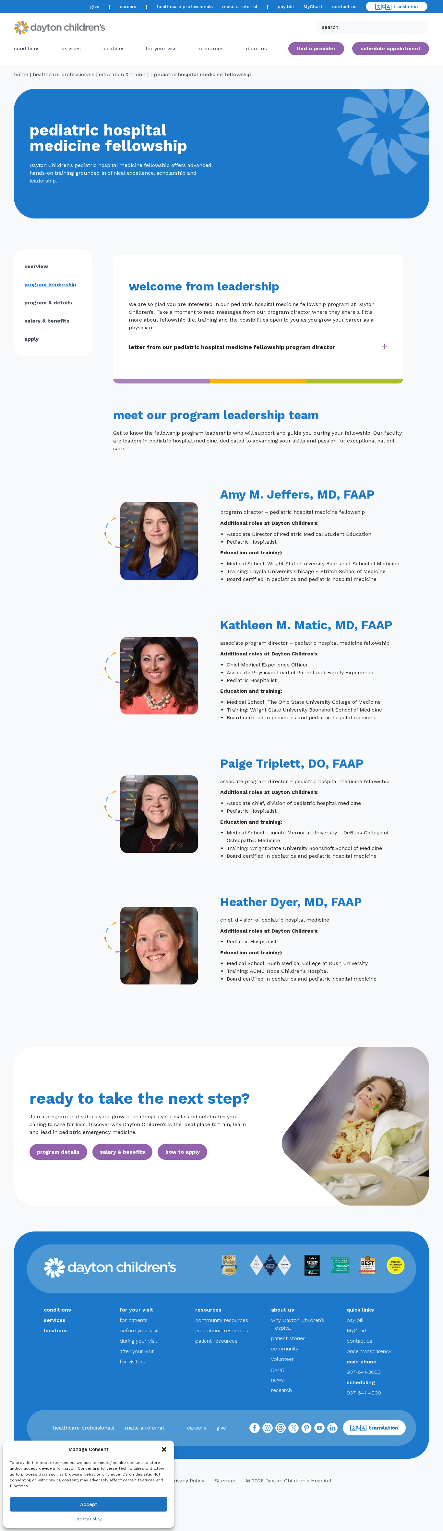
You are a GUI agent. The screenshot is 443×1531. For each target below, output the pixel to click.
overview (36, 266)
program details (58, 1152)
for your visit (161, 48)
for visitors (132, 1362)
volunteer (282, 1359)
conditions (27, 48)
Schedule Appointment (391, 48)
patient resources (216, 1341)
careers (128, 6)
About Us (256, 48)
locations (113, 48)
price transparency (369, 1351)
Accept (88, 1504)
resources (210, 48)
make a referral (239, 6)
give (94, 6)
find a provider (316, 48)
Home (21, 74)
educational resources (221, 1330)
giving (277, 1369)
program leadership (50, 284)
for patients (134, 1320)
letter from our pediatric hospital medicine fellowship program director (232, 347)
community (284, 1349)
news (277, 1380)
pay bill (286, 6)
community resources (221, 1320)
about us (282, 1310)
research (281, 1390)
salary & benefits (46, 321)
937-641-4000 (364, 1393)
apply (31, 339)
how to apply (182, 1152)
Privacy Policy (89, 1519)
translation (405, 6)
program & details (48, 303)
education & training (124, 74)
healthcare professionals (185, 6)
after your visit (137, 1351)
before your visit (139, 1330)
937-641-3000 (364, 1372)
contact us (344, 6)
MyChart (313, 6)
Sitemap (225, 1481)
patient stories (288, 1338)
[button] (164, 1449)
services (71, 48)
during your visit (138, 1341)
